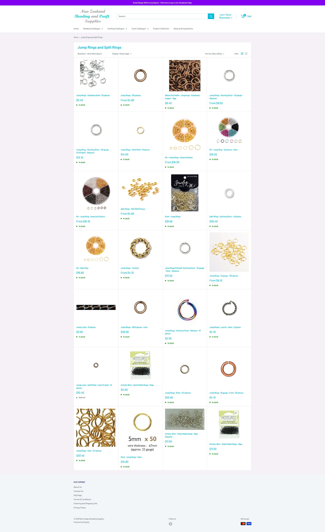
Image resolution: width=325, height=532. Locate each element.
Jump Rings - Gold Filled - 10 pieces (135, 150)
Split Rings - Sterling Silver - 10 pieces (225, 216)
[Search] (211, 16)
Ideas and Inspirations (183, 28)
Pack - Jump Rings (172, 216)
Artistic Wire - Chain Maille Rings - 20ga (137, 385)
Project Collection (161, 28)
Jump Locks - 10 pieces (86, 327)
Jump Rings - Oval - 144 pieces (88, 451)
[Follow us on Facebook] (170, 524)
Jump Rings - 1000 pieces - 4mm (134, 327)
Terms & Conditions (82, 499)
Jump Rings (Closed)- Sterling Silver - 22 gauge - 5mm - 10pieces (184, 269)
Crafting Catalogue (115, 28)
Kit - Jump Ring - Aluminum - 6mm (223, 150)
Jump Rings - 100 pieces (131, 95)
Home (76, 28)
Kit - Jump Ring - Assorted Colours (90, 216)
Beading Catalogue (91, 28)
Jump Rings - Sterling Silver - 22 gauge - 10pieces (226, 96)
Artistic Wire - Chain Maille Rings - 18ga (225, 444)
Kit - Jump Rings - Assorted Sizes (179, 157)
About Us (78, 487)
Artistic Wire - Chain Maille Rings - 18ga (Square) (181, 435)
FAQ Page (78, 495)
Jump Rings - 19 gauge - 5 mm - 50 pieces (226, 393)
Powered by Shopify (81, 522)
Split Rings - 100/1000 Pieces (133, 209)
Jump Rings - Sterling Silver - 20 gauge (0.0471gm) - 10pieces (92, 151)
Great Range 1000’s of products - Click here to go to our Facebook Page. (162, 3)
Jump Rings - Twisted (130, 268)
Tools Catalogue (139, 28)
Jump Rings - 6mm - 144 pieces (178, 393)
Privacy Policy (80, 507)
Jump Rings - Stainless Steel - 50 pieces (93, 95)
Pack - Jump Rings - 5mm (131, 457)
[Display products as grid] (242, 53)
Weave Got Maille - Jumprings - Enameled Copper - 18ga (182, 96)
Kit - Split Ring (82, 268)
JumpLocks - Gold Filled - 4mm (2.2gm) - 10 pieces (94, 386)
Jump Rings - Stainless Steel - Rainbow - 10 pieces (183, 332)
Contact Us (78, 491)
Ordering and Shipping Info (85, 503)
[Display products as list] (246, 53)
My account (224, 17)
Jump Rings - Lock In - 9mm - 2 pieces (225, 327)
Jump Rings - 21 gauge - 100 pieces (223, 276)
